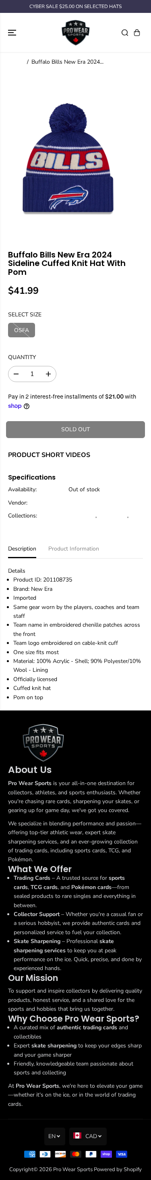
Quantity (22, 357)
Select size (24, 314)
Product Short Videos (49, 455)
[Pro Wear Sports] (76, 32)
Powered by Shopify (118, 1169)
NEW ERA (81, 503)
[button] (13, 32)
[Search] (125, 33)
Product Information (73, 549)
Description (22, 549)
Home (15, 62)
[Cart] (137, 33)
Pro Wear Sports (73, 1169)
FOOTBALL (112, 515)
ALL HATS (81, 515)
